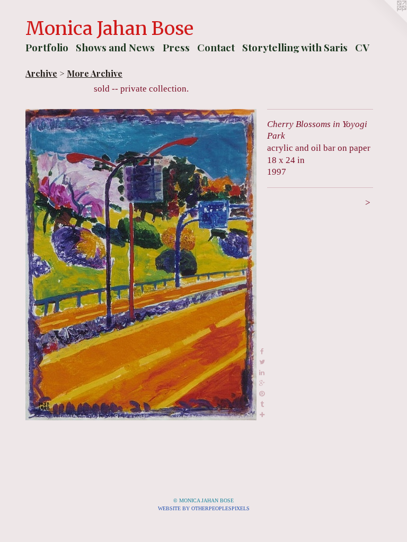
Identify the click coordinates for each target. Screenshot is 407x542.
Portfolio (46, 47)
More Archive (94, 73)
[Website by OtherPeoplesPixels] (386, 21)
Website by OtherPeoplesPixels (204, 508)
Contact (216, 47)
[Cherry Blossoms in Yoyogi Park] (140, 264)
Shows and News (115, 47)
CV (362, 47)
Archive (41, 73)
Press (176, 47)
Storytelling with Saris (295, 47)
